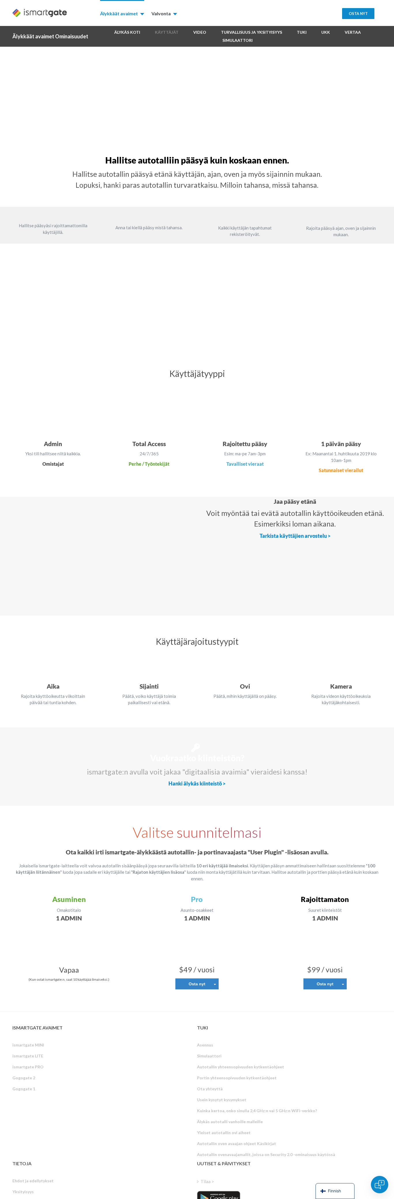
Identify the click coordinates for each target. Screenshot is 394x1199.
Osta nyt (197, 984)
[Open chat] (379, 1184)
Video (199, 32)
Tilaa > (207, 1181)
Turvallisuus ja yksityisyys (251, 32)
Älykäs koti (127, 32)
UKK (325, 32)
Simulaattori (237, 40)
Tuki (302, 32)
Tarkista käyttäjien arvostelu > (295, 536)
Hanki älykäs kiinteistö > (197, 783)
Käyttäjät (167, 32)
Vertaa (353, 32)
